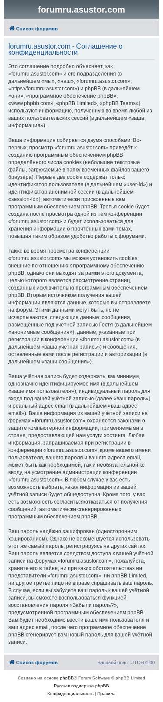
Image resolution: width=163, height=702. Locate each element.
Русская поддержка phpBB (81, 685)
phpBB (67, 678)
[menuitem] (70, 694)
